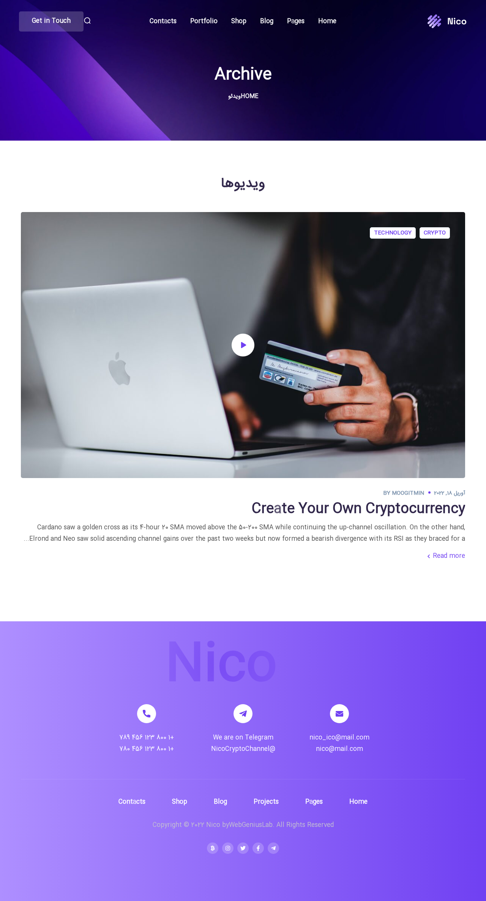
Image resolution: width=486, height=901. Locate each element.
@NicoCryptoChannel (243, 749)
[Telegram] (273, 848)
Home (249, 96)
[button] (87, 21)
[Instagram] (228, 848)
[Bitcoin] (212, 848)
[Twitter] (243, 848)
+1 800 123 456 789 (146, 738)
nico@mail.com (339, 749)
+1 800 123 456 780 (146, 749)
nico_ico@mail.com (339, 738)
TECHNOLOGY (393, 233)
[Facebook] (258, 848)
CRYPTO (435, 233)
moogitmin (408, 493)
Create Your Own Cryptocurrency (358, 509)
